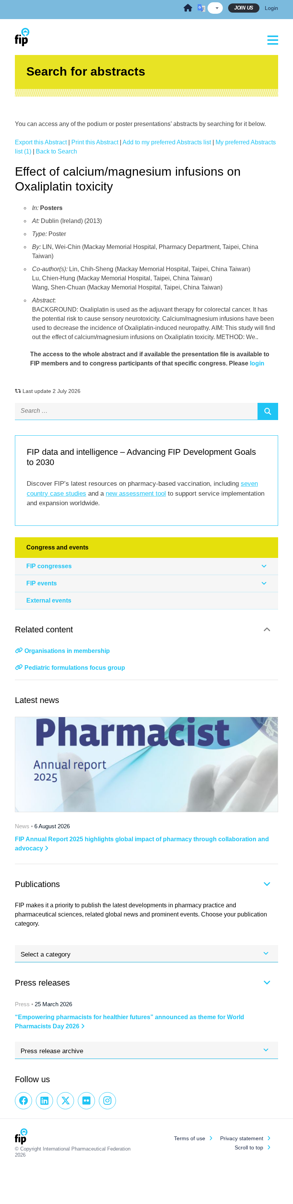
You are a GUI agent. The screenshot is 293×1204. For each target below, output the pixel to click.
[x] (65, 1100)
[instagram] (107, 1100)
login (257, 363)
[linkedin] (44, 1100)
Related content (44, 629)
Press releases (42, 982)
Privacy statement (241, 1138)
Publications (37, 884)
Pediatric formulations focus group (74, 667)
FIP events (41, 583)
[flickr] (86, 1100)
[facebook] (23, 1100)
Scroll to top (249, 1147)
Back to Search (56, 151)
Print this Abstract (94, 142)
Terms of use (189, 1138)
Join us (243, 8)
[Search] (268, 411)
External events (48, 600)
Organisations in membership (67, 651)
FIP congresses (49, 566)
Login (271, 8)
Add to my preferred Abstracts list (166, 142)
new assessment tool (136, 493)
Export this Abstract (41, 142)
